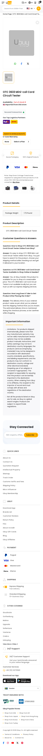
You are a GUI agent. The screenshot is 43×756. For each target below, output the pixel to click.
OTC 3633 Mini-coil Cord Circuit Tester (27, 14)
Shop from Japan (11, 716)
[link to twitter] (28, 64)
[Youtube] (14, 743)
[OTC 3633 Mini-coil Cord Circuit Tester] (21, 43)
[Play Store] (24, 681)
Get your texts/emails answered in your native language (23, 661)
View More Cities (10, 644)
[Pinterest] (23, 743)
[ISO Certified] (25, 701)
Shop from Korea (11, 720)
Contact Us (7, 462)
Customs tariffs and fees (13, 481)
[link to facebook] (21, 64)
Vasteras (7, 632)
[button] (25, 2)
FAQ (4, 524)
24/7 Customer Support (20, 656)
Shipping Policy (9, 485)
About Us (7, 458)
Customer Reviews (10, 516)
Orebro (6, 636)
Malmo (6, 620)
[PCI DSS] (8, 701)
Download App (9, 508)
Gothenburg (8, 616)
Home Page (7, 14)
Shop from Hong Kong (29, 716)
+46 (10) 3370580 (13, 670)
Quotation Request (11, 466)
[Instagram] (9, 743)
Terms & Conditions (12, 734)
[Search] (39, 9)
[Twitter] (19, 743)
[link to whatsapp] (15, 64)
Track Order (8, 477)
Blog (5, 535)
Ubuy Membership (10, 493)
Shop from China (27, 720)
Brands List (7, 512)
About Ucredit (9, 528)
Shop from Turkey (11, 723)
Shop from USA (10, 713)
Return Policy (8, 520)
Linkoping (7, 640)
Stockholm (7, 612)
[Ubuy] (9, 2)
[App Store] (10, 681)
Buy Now (16, 182)
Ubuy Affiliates (9, 539)
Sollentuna (7, 628)
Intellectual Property (11, 470)
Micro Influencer (9, 489)
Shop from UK (24, 713)
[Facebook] (5, 743)
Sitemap (6, 473)
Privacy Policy (28, 734)
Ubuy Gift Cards (9, 532)
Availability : (8, 102)
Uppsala (6, 624)
